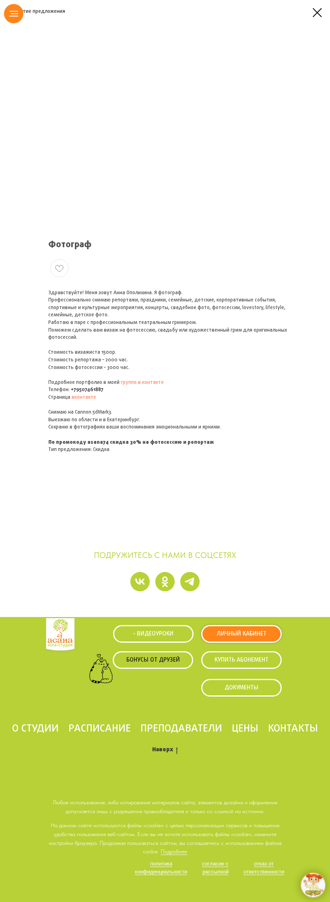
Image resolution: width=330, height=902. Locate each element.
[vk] (140, 581)
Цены (245, 728)
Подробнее (174, 851)
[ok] (165, 581)
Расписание (99, 728)
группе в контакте (142, 382)
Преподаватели (181, 728)
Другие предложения (39, 11)
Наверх (162, 750)
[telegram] (190, 581)
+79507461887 (87, 390)
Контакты (293, 728)
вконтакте (84, 397)
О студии (35, 728)
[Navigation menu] (13, 13)
